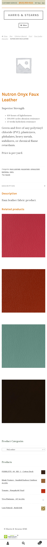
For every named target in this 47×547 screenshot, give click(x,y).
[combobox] (23, 449)
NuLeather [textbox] (23, 450)
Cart (36, 541)
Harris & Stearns (23, 15)
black (7, 175)
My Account (8, 543)
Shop (11, 36)
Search (23, 543)
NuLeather (5, 39)
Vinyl (30, 36)
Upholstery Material (21, 36)
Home (5, 36)
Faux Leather (38, 36)
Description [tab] (8, 186)
